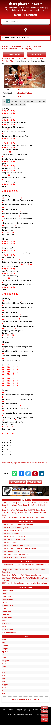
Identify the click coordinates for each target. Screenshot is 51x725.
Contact (10, 709)
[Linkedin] (41, 473)
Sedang (45, 712)
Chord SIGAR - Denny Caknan (14, 557)
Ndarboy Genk (7, 605)
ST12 (4, 620)
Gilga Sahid (6, 596)
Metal (4, 664)
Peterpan (5, 614)
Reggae (5, 685)
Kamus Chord (28, 711)
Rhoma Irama (7, 617)
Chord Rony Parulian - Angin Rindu (15, 536)
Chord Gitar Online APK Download (25, 699)
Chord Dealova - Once (10, 551)
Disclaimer (17, 709)
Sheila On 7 (6, 623)
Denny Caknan (7, 590)
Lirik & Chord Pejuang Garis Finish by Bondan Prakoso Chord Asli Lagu (24, 463)
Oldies (4, 667)
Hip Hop (5, 652)
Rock (20, 96)
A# (12, 101)
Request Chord (38, 709)
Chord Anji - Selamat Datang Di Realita (17, 528)
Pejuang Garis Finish (27, 90)
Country (5, 646)
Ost (3, 670)
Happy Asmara (7, 599)
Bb (16, 101)
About (4, 709)
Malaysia (5, 661)
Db (32, 101)
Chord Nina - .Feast (9, 542)
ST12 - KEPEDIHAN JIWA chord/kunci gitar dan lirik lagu (24, 583)
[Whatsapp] (14, 473)
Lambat (45, 708)
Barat (4, 640)
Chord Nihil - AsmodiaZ (11, 534)
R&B (3, 679)
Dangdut (5, 649)
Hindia (4, 602)
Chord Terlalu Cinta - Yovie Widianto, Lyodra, (19, 555)
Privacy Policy (27, 709)
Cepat (44, 716)
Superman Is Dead (9, 632)
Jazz (3, 655)
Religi (4, 688)
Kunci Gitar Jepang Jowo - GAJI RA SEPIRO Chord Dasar (25, 503)
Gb (16, 104)
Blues (4, 643)
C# (28, 101)
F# (12, 104)
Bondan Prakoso (25, 93)
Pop (3, 672)
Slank (4, 626)
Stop (45, 720)
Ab (4, 101)
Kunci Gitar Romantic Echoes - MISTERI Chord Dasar (23, 517)
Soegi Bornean (7, 629)
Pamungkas (6, 611)
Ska (3, 693)
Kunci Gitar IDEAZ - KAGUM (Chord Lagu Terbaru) (21, 575)
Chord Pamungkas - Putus (12, 531)
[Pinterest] (35, 473)
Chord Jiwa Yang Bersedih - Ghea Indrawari (19, 548)
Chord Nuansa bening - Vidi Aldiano (15, 545)
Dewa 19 (5, 593)
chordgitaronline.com (25, 4)
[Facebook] (21, 473)
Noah (4, 608)
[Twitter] (28, 473)
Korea (4, 658)
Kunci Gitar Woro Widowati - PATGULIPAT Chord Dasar (23, 510)
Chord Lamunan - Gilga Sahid (13, 539)
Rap (3, 682)
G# (24, 104)
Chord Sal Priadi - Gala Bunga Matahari (17, 525)
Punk (4, 675)
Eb (44, 101)
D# (40, 101)
